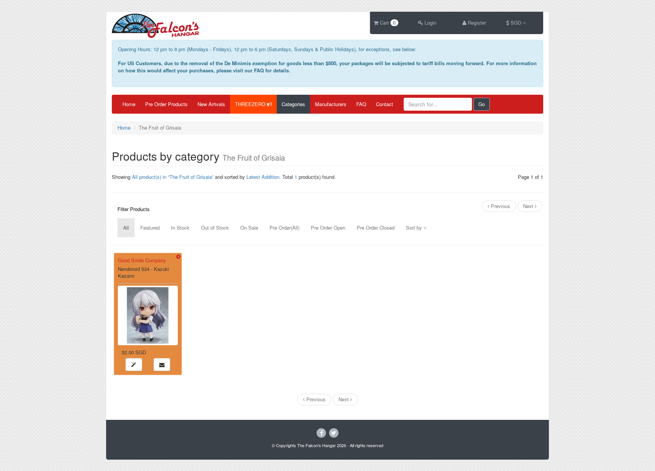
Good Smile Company (142, 260)
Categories (293, 104)
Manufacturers (330, 104)
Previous (499, 206)
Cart (387, 22)
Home (128, 104)
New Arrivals (211, 104)
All (126, 227)
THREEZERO (251, 104)
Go (481, 104)
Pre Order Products (166, 104)
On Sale (249, 227)
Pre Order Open (328, 227)
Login (429, 22)
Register (476, 22)
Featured (150, 227)
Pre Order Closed (376, 227)
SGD (516, 22)
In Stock (180, 227)
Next (529, 206)
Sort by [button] (414, 227)
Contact (384, 104)
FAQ (361, 104)
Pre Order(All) (284, 227)
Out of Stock (215, 227)
